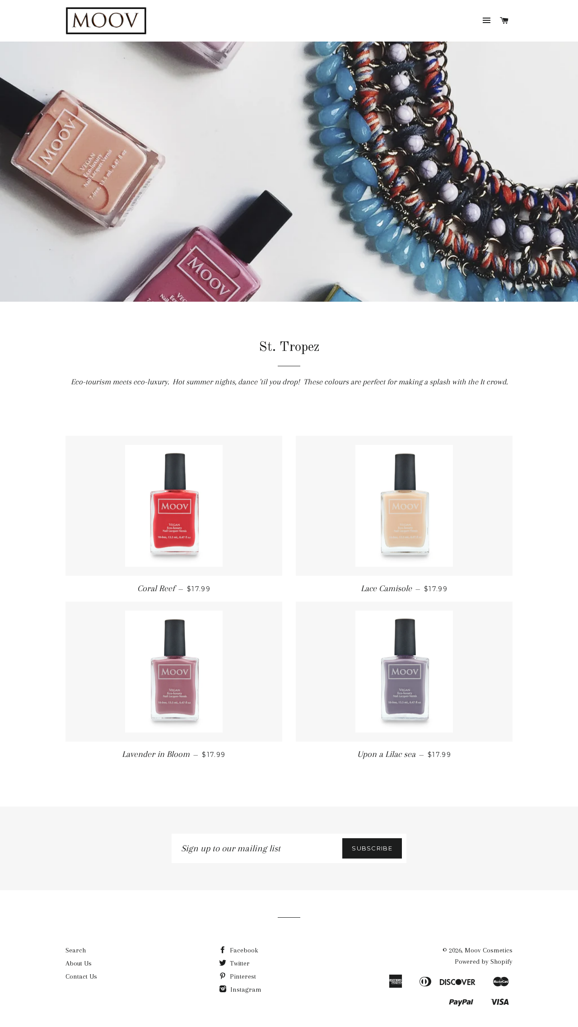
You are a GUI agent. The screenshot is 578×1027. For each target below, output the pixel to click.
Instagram (244, 989)
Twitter (239, 963)
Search (75, 950)
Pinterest (242, 976)
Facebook (243, 950)
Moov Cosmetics (489, 950)
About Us (78, 963)
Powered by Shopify (484, 961)
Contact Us (81, 976)
